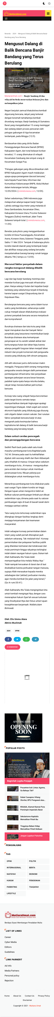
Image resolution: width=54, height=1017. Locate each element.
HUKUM (10, 880)
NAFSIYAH (11, 874)
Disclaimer (27, 1000)
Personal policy (12, 975)
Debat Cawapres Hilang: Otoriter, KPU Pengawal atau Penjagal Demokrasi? (32, 799)
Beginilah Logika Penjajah (19, 781)
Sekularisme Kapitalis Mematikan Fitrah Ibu (29, 818)
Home (7, 996)
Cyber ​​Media (11, 942)
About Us (17, 996)
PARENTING (12, 887)
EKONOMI (33, 874)
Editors (8, 947)
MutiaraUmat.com (13, 96)
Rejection (9, 980)
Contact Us (29, 996)
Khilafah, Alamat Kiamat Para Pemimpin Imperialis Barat (32, 808)
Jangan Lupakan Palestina (31, 836)
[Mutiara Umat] (15, 13)
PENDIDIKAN (34, 880)
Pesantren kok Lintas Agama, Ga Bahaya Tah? (32, 789)
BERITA (32, 867)
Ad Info (8, 965)
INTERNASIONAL (14, 867)
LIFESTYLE (11, 893)
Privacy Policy (44, 996)
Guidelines (10, 952)
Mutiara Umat (35, 1006)
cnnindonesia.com (27, 191)
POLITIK (32, 861)
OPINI (17, 631)
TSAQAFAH (34, 887)
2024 (14, 34)
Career (8, 937)
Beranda (8, 34)
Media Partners (12, 970)
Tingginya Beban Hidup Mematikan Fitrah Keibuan (31, 827)
